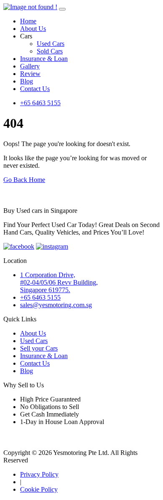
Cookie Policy (39, 489)
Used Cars (50, 43)
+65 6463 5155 (40, 102)
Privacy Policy (39, 474)
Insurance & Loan (44, 58)
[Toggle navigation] (62, 9)
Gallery (30, 66)
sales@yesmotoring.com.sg (56, 304)
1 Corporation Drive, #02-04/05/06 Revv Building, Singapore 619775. (59, 282)
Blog (26, 81)
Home (28, 21)
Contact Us (35, 88)
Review (30, 73)
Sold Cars (50, 51)
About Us (33, 28)
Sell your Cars (39, 348)
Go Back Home (24, 179)
